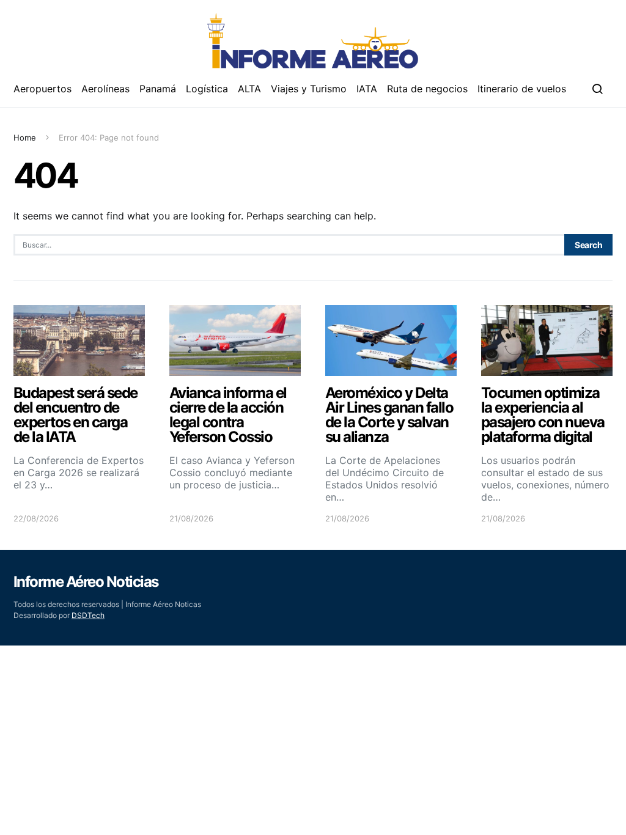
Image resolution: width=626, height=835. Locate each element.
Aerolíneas (105, 89)
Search (588, 245)
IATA (366, 89)
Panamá (157, 89)
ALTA (249, 89)
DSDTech (88, 615)
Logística (207, 89)
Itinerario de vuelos (521, 89)
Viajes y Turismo (309, 89)
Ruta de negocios (427, 89)
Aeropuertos (42, 89)
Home (24, 137)
